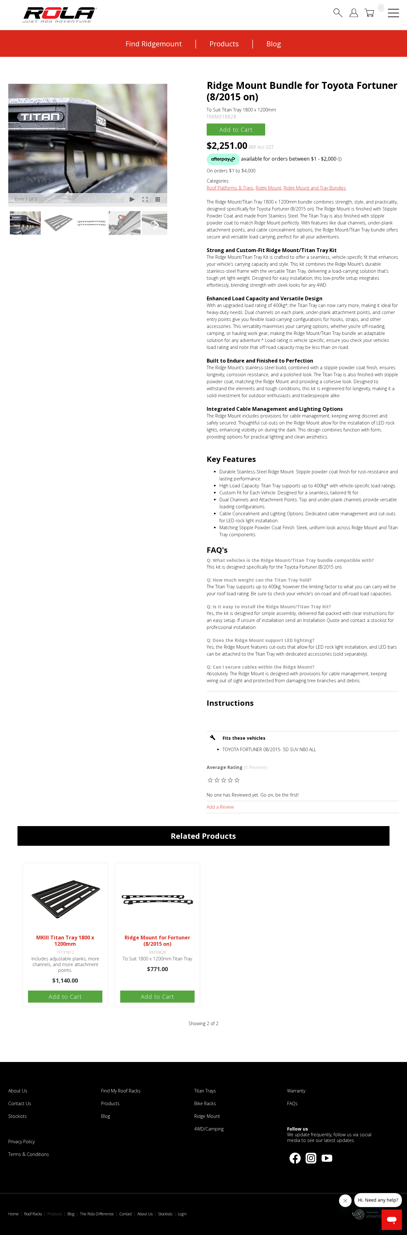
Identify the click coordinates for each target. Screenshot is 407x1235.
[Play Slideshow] (132, 200)
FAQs (292, 1103)
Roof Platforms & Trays (230, 188)
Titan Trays (205, 1091)
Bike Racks (205, 1103)
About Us (17, 1091)
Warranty (296, 1091)
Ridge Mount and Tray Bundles (315, 188)
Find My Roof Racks (121, 1091)
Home (13, 1214)
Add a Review (220, 807)
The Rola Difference (97, 1214)
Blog (273, 43)
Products (224, 43)
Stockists (17, 1116)
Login (182, 1214)
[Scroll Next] (156, 225)
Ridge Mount (268, 188)
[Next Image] (156, 143)
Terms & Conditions (28, 1154)
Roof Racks (33, 1214)
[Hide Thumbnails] (158, 200)
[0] (210, 780)
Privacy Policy (21, 1141)
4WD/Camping (209, 1129)
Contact (125, 1214)
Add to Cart (235, 129)
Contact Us (19, 1103)
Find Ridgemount (154, 43)
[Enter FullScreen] (145, 200)
